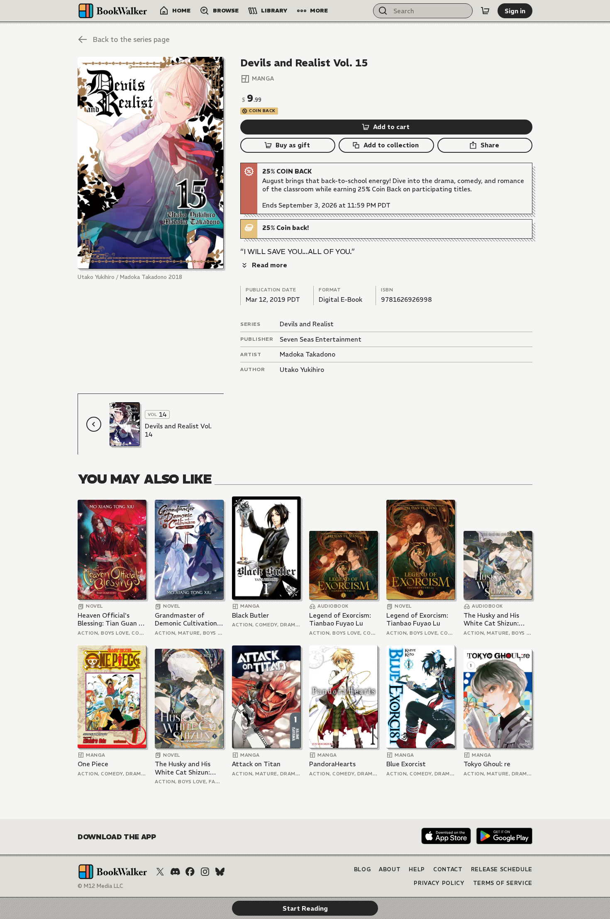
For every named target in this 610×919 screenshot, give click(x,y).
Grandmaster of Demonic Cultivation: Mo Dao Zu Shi (187, 619)
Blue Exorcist (406, 764)
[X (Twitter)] (160, 872)
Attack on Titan (256, 764)
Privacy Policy (439, 883)
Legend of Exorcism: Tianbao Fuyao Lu (340, 619)
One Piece (93, 764)
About (389, 869)
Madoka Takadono (307, 354)
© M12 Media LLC (100, 886)
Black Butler (250, 615)
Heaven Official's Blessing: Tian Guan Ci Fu (111, 619)
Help (417, 869)
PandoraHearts (332, 764)
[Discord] (175, 872)
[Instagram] (205, 872)
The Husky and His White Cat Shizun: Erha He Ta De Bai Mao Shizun (498, 619)
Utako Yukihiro (302, 370)
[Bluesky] (220, 872)
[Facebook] (190, 872)
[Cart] (485, 11)
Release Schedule (501, 869)
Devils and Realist (307, 324)
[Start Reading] (151, 163)
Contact (448, 869)
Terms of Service (502, 883)
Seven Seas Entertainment (320, 339)
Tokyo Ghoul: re (487, 764)
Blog (362, 869)
